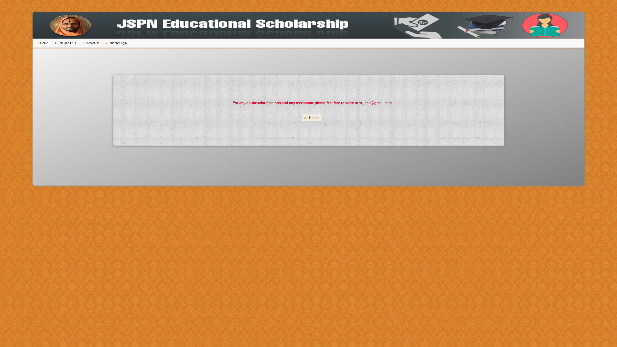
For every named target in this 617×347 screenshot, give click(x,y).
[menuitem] (42, 43)
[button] (312, 117)
